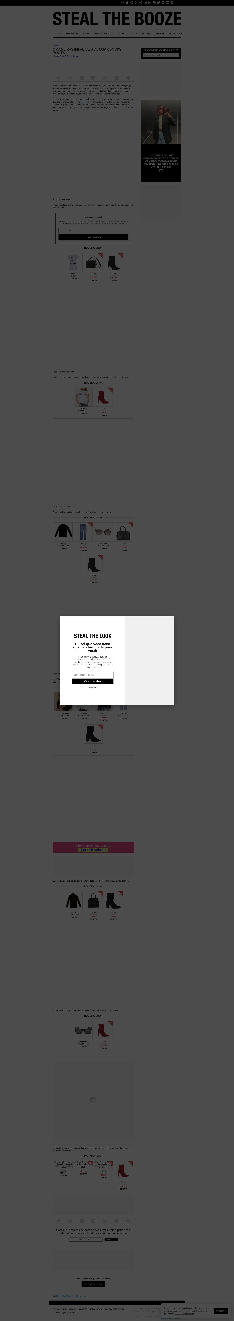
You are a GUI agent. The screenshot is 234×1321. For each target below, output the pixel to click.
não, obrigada (92, 687)
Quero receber (92, 681)
